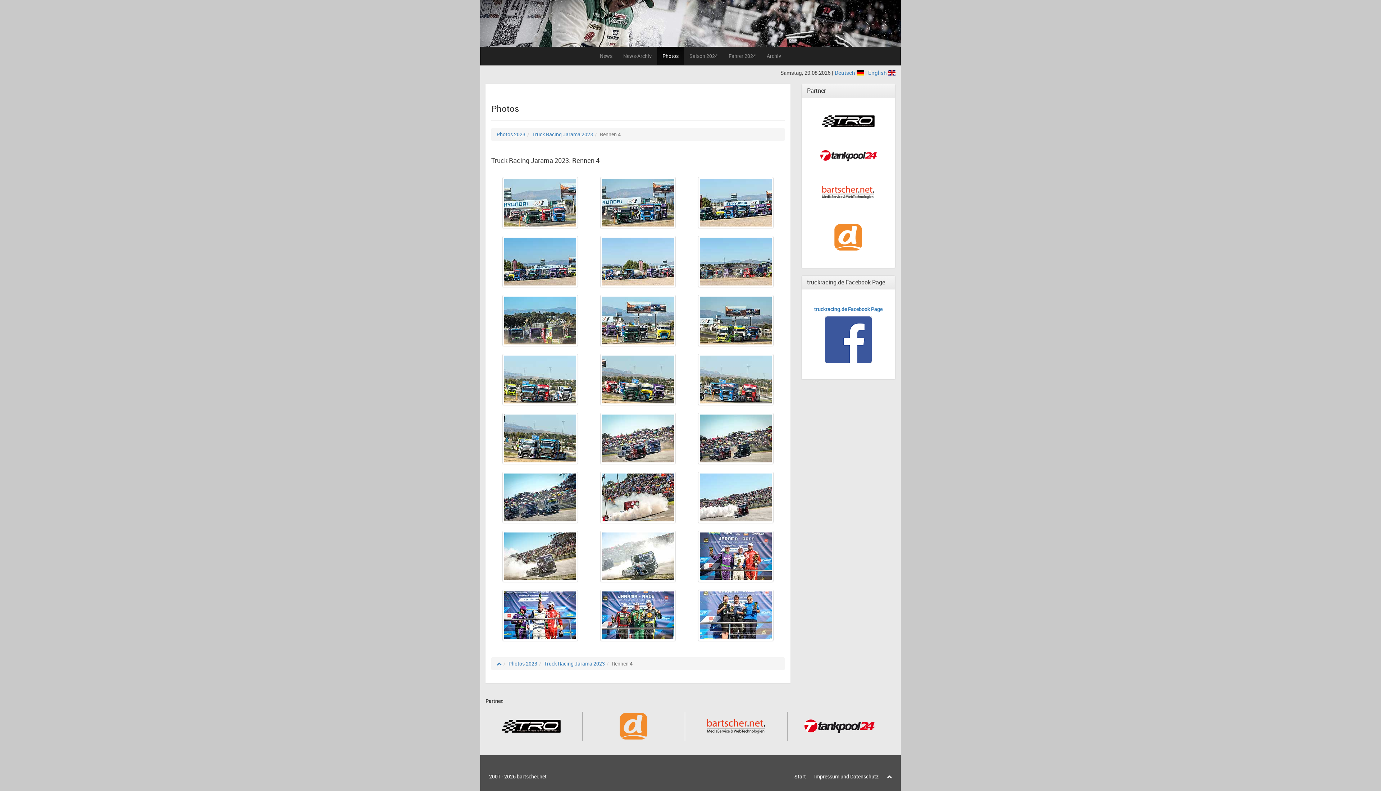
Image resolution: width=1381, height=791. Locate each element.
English (878, 72)
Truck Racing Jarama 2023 (562, 134)
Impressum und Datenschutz (846, 776)
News (606, 55)
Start (800, 776)
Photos (670, 55)
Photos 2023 (511, 134)
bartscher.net (532, 776)
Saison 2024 (703, 55)
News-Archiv (637, 55)
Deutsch (846, 72)
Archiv (774, 55)
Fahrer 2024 (742, 55)
